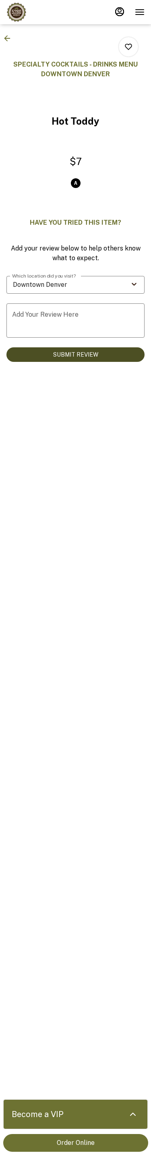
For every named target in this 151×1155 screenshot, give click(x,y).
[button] (9, 38)
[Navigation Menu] (140, 12)
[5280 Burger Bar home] (42, 12)
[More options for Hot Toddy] (128, 46)
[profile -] (119, 12)
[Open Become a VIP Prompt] (133, 1114)
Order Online (76, 1143)
